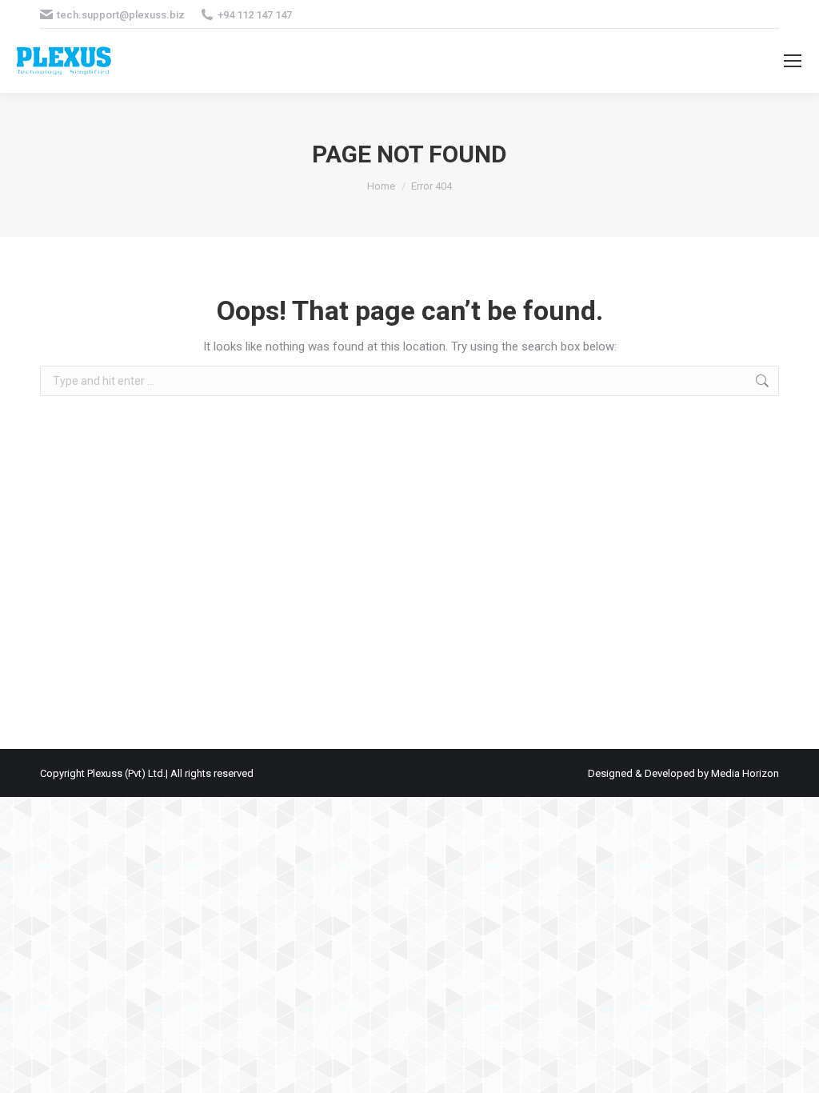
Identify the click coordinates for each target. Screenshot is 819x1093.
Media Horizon (745, 773)
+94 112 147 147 (255, 15)
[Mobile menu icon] (792, 60)
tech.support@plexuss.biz (121, 15)
